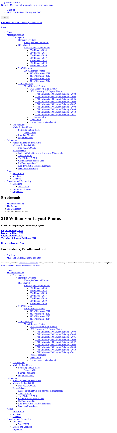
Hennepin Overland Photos (36, 280)
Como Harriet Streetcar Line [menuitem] (31, 160)
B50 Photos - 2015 (38, 290)
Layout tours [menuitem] (35, 119)
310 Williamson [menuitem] (25, 68)
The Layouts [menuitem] (18, 37)
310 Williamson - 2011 (40, 311)
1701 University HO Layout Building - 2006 (55, 339)
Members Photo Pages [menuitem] (28, 168)
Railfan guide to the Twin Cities (27, 380)
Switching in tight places (29, 367)
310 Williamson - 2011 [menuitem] (40, 73)
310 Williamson (14, 209)
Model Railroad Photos (34, 324)
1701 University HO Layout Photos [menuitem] (46, 91)
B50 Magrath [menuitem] (24, 45)
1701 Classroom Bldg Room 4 (43, 326)
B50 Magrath (24, 283)
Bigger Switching (26, 375)
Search (5, 17)
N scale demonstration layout (43, 360)
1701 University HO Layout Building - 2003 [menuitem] (55, 94)
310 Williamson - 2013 (40, 316)
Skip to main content (10, 2)
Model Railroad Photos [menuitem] (34, 86)
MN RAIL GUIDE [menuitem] (27, 148)
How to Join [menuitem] (18, 173)
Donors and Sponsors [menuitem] (22, 189)
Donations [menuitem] (17, 184)
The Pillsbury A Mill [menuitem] (27, 158)
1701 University (25, 321)
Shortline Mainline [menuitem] (26, 135)
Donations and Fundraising (19, 419)
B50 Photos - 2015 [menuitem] (38, 53)
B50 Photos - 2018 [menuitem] (38, 60)
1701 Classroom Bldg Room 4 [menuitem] (43, 89)
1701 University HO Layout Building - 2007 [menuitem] (55, 104)
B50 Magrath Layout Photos (37, 285)
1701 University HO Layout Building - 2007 (55, 342)
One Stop (11, 10)
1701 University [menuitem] (25, 83)
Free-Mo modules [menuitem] (38, 117)
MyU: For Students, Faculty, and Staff (24, 12)
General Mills (30, 370)
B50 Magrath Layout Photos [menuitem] (37, 47)
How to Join (18, 411)
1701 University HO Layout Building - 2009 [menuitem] (55, 109)
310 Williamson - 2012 (40, 314)
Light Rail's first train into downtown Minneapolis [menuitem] (40, 153)
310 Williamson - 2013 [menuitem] (40, 78)
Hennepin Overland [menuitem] (27, 40)
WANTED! (23, 424)
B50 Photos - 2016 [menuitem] (38, 55)
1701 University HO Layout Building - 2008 (55, 344)
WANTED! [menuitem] (23, 186)
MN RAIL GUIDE (27, 385)
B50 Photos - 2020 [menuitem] (38, 65)
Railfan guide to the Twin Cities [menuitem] (27, 142)
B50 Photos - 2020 (38, 303)
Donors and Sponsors (22, 427)
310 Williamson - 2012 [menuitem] (40, 76)
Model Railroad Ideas (22, 365)
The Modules (19, 362)
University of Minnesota (28, 263)
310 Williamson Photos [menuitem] (34, 71)
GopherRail (18, 429)
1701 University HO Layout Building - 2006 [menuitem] (55, 101)
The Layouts (12, 206)
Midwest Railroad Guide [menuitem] (24, 145)
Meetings (17, 414)
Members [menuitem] (17, 178)
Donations (17, 421)
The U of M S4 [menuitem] (25, 155)
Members (17, 416)
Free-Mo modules (38, 355)
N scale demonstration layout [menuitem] (43, 122)
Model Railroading (15, 203)
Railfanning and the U (28, 401)
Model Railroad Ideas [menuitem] (22, 127)
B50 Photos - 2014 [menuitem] (38, 50)
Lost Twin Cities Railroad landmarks (34, 403)
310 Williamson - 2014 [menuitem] (40, 81)
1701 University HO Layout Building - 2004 (55, 334)
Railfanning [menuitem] (12, 140)
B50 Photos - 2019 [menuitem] (38, 63)
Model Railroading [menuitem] (15, 35)
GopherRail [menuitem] (18, 191)
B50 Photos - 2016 (38, 293)
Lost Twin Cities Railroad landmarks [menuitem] (34, 166)
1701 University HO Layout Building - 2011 (55, 352)
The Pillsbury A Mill (27, 396)
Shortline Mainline (26, 373)
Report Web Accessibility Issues (28, 265)
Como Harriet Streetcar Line (31, 398)
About (10, 409)
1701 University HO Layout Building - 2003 (55, 331)
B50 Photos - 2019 (38, 301)
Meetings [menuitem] (17, 176)
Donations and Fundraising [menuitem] (19, 181)
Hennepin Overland (27, 278)
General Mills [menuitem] (30, 132)
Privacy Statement (8, 265)
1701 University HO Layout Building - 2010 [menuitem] (55, 112)
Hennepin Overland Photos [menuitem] (36, 42)
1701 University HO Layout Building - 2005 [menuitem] (55, 99)
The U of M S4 (25, 393)
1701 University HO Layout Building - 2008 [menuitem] (55, 107)
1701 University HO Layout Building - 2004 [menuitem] (55, 96)
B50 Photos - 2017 (38, 296)
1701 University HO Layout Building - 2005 (55, 337)
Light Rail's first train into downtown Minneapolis (40, 391)
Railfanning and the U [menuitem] (28, 163)
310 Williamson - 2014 (40, 319)
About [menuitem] (10, 171)
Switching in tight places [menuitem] (29, 130)
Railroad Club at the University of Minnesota (21, 22)
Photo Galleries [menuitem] (19, 150)
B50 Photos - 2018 (38, 298)
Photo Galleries (19, 388)
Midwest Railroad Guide (24, 383)
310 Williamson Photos (34, 308)
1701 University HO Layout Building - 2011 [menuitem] (55, 114)
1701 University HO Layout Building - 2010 (55, 349)
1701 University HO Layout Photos (46, 329)
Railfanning (12, 378)
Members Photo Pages (28, 406)
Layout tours (35, 357)
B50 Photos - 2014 (38, 288)
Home (9, 270)
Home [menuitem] (9, 32)
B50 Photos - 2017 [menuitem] (38, 58)
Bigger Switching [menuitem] (26, 137)
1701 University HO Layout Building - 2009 (55, 347)
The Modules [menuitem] (19, 124)
